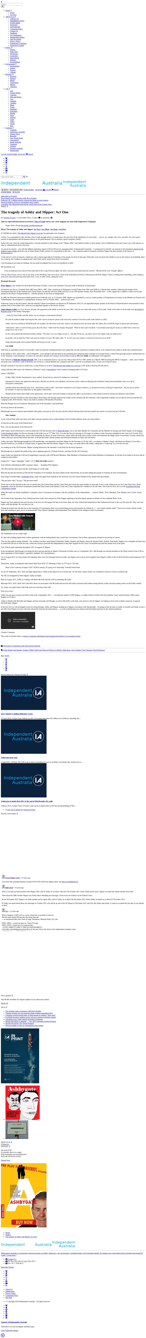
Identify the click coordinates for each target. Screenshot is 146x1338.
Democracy (14, 54)
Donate (11, 1267)
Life (7, 89)
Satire (12, 120)
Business (8, 74)
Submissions (9, 1291)
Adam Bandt (7, 650)
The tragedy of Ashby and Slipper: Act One (21, 1237)
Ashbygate (38, 650)
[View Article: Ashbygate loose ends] (24, 753)
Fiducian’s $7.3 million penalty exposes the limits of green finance (24, 200)
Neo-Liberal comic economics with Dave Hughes (19, 198)
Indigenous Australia (17, 132)
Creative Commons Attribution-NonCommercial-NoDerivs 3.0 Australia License (51, 636)
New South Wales (16, 138)
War (11, 126)
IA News (13, 15)
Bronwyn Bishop (55, 650)
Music (12, 105)
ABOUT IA (10, 17)
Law (11, 99)
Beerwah (45, 650)
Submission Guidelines (18, 43)
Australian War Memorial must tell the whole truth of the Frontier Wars (26, 204)
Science (13, 70)
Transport (13, 87)
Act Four (54, 229)
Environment (10, 64)
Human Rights (15, 93)
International (14, 58)
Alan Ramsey (17, 650)
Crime (12, 107)
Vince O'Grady (40, 222)
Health (12, 113)
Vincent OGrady (10, 218)
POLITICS (7, 646)
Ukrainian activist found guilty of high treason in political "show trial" (30, 1015)
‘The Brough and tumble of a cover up (66, 366)
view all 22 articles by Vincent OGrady (21, 810)
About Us (9, 1289)
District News (15, 134)
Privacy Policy (15, 41)
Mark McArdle (63, 431)
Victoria (13, 146)
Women (13, 118)
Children (13, 103)
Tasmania (13, 144)
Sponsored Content (17, 46)
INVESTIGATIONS (32, 646)
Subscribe (4, 1267)
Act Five (62, 229)
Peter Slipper (6, 286)
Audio (12, 124)
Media (12, 81)
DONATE (14, 25)
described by (51, 369)
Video (12, 122)
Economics (14, 56)
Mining (12, 85)
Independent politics (17, 37)
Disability (13, 109)
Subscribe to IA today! (9, 196)
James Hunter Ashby (9, 309)
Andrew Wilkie (28, 650)
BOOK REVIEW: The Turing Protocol (19, 1023)
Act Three (45, 229)
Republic (13, 136)
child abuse (66, 650)
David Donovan (99, 650)
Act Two (37, 229)
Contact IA (14, 31)
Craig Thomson (87, 650)
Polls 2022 (14, 52)
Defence (13, 60)
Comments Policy (16, 29)
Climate (13, 72)
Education (13, 111)
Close (3, 1330)
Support (14, 1322)
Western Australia (16, 148)
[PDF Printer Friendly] (51, 218)
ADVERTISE (15, 27)
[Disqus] (73, 902)
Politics (8, 48)
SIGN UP (4, 1003)
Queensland (14, 140)
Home (7, 11)
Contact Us (11, 1259)
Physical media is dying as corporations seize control (20, 202)
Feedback (13, 33)
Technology (14, 83)
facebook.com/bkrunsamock (32, 225)
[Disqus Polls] (73, 843)
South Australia (15, 142)
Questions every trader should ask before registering (24, 1019)
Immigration (14, 150)
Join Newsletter (15, 39)
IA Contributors (15, 35)
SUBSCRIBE (15, 23)
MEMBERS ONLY (17, 21)
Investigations (15, 62)
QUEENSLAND (18, 646)
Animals (13, 101)
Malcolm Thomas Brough (23, 360)
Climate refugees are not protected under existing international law (29, 1013)
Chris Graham (76, 650)
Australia (8, 128)
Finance (13, 78)
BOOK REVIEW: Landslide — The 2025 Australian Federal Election (30, 1021)
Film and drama (15, 97)
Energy (12, 68)
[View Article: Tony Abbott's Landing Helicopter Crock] (24, 709)
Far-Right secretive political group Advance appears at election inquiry (30, 1017)
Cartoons (13, 95)
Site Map (8, 1298)
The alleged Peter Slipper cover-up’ (30, 233)
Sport (12, 115)
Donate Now (5, 1160)
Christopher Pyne (27, 477)
